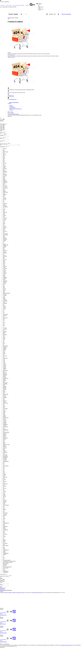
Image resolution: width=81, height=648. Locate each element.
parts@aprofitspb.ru (13, 99)
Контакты (27, 5)
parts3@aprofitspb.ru (3, 641)
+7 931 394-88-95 (3, 612)
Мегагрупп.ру (10, 116)
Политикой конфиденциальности (37, 592)
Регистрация (2, 589)
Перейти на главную (11, 57)
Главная (9, 17)
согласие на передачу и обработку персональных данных (14, 592)
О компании (12, 106)
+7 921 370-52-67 (3, 639)
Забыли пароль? (3, 588)
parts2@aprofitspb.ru (3, 632)
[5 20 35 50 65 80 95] (1, 577)
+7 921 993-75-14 (3, 630)
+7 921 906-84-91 (3, 621)
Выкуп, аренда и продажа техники (18, 5)
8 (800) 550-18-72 (11, 95)
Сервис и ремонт (9, 5)
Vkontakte (1, 591)
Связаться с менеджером (66, 14)
